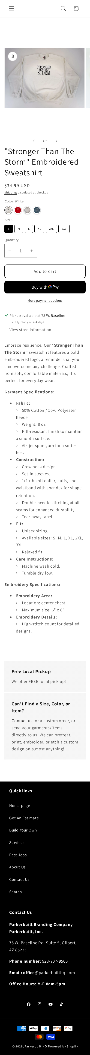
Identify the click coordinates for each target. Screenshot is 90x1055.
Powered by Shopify (63, 1046)
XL (39, 228)
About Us (17, 867)
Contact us (22, 720)
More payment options (45, 300)
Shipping (10, 192)
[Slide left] (34, 141)
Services (16, 842)
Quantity (11, 239)
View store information (30, 329)
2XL (51, 228)
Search (15, 891)
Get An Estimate (24, 817)
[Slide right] (56, 141)
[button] (11, 8)
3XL (64, 228)
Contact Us (19, 879)
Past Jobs (18, 854)
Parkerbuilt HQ (36, 1046)
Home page (19, 805)
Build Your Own (23, 830)
